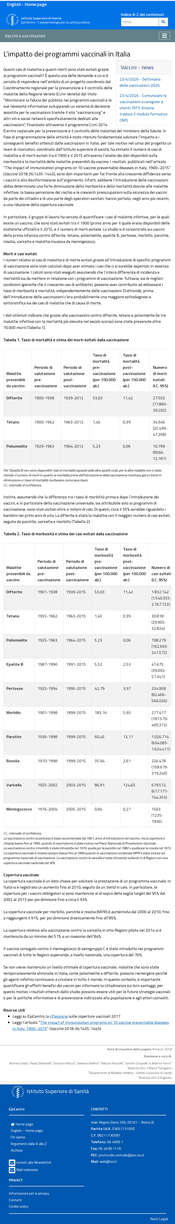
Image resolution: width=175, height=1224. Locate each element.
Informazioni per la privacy (29, 1193)
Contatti (15, 1200)
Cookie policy (18, 1206)
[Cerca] (163, 22)
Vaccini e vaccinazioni (25, 35)
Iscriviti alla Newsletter (33, 1162)
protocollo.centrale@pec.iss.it (121, 1155)
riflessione (59, 1016)
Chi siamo (18, 1137)
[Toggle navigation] (164, 36)
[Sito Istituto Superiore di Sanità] (18, 1091)
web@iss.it (108, 1161)
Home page (24, 1124)
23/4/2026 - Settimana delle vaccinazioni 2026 (140, 82)
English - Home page (27, 4)
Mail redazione (27, 1169)
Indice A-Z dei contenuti (142, 14)
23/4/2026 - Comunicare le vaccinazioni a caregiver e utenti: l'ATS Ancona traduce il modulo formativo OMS (143, 107)
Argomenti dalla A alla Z (29, 1143)
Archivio (17, 1150)
